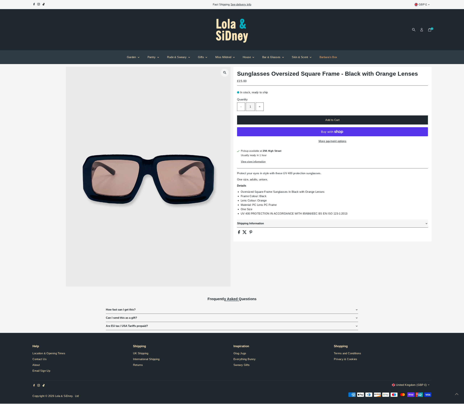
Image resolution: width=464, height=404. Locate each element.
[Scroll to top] (456, 394)
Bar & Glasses (271, 57)
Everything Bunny (244, 359)
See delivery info (241, 4)
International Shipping (146, 359)
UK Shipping (140, 353)
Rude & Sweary (177, 57)
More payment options (333, 141)
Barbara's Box (328, 57)
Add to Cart (332, 119)
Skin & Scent (300, 57)
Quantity (242, 99)
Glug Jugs (239, 353)
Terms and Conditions (347, 353)
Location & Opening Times (48, 353)
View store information (253, 161)
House (247, 57)
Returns (138, 364)
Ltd (77, 395)
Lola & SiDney (64, 395)
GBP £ (423, 4)
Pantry (152, 57)
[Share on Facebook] (239, 232)
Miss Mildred (223, 57)
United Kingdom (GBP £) (411, 384)
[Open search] (413, 29)
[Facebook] (34, 4)
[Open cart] (430, 29)
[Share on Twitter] (245, 232)
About (36, 364)
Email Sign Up (41, 370)
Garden (132, 57)
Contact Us (39, 359)
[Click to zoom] (225, 73)
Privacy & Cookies (345, 359)
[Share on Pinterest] (250, 232)
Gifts (201, 57)
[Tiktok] (43, 4)
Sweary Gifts (241, 364)
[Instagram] (38, 4)
